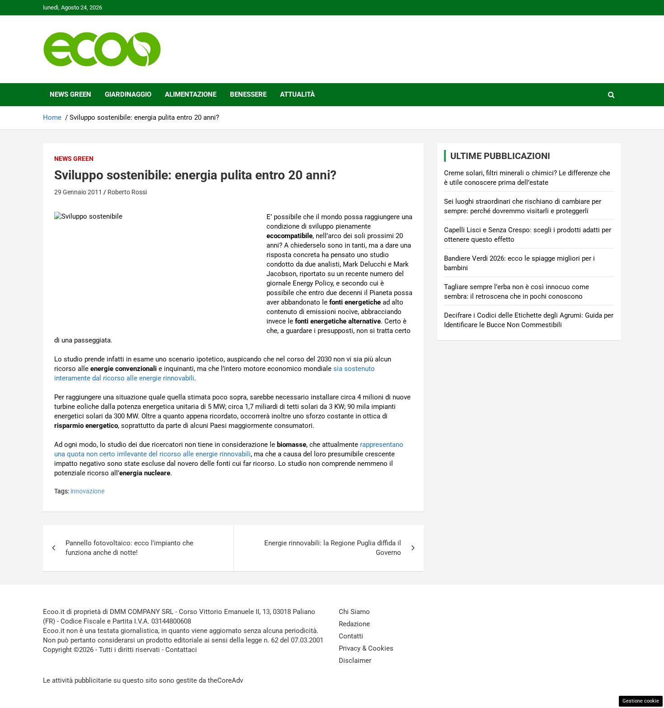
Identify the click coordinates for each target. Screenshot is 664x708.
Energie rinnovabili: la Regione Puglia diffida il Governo (332, 548)
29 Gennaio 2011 (78, 192)
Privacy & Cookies (366, 648)
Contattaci (181, 650)
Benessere (248, 94)
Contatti (351, 636)
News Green (70, 94)
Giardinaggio (128, 94)
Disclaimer (355, 660)
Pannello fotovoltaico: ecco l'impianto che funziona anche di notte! (129, 548)
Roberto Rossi (127, 192)
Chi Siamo (354, 612)
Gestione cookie (640, 701)
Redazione (354, 624)
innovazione (87, 491)
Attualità (297, 94)
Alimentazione (190, 94)
